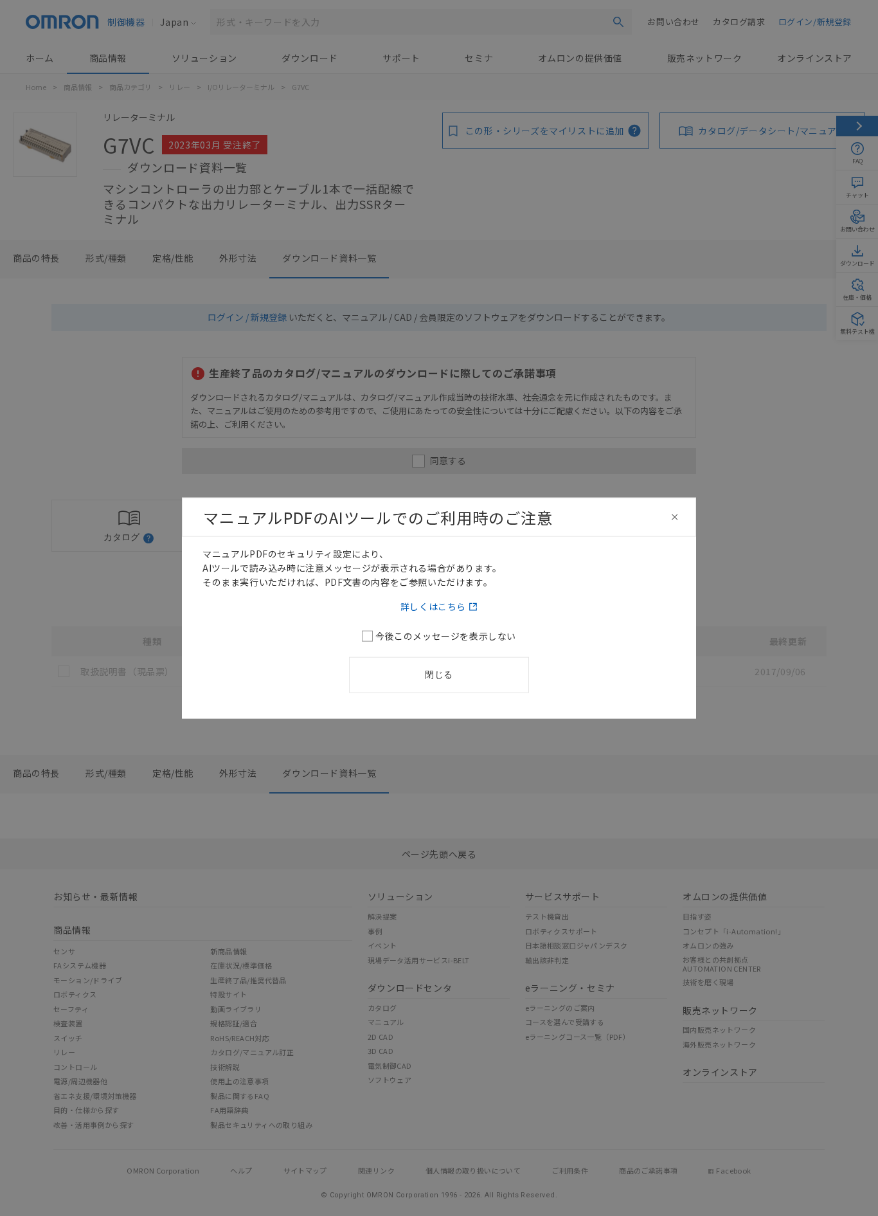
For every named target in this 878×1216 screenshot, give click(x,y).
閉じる (439, 674)
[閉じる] (675, 517)
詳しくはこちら (433, 606)
